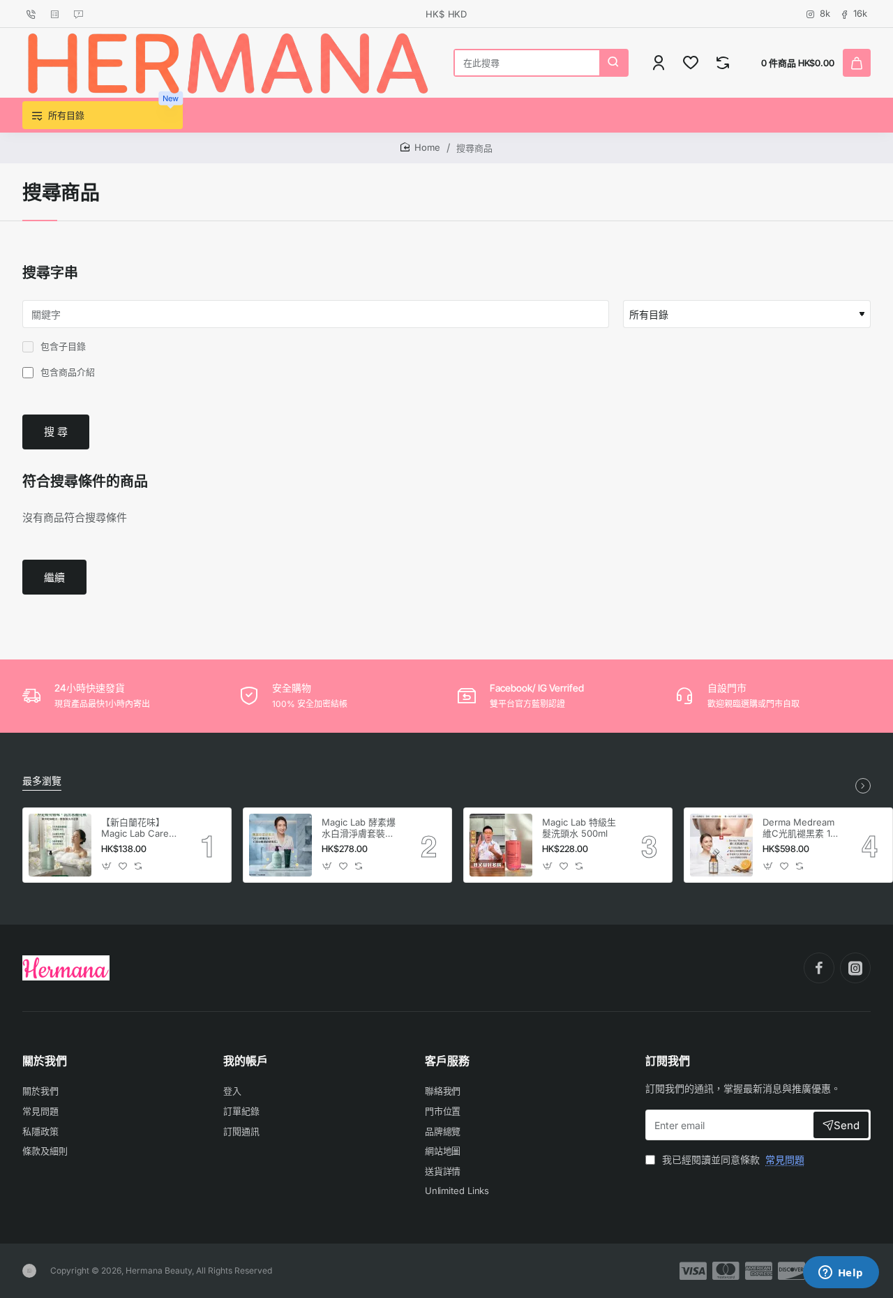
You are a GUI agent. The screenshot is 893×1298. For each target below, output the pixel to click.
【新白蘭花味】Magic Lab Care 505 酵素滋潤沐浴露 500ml (138, 828)
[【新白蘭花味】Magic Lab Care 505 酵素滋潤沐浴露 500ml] (60, 845)
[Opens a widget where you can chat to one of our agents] (840, 1273)
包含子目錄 (62, 346)
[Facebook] (819, 968)
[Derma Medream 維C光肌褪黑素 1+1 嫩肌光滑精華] (721, 845)
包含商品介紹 (66, 372)
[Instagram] (855, 968)
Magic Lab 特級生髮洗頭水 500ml (579, 828)
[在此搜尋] (613, 62)
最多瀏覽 (41, 780)
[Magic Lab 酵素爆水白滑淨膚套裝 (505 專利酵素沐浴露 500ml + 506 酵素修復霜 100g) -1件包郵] (280, 845)
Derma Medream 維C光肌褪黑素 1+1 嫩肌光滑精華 (801, 828)
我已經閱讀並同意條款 (731, 1159)
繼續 (54, 577)
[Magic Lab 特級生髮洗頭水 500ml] (501, 845)
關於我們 (44, 1061)
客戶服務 (447, 1061)
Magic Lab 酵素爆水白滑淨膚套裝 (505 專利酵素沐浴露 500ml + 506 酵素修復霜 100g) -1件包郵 (361, 828)
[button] (107, 866)
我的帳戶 (245, 1061)
